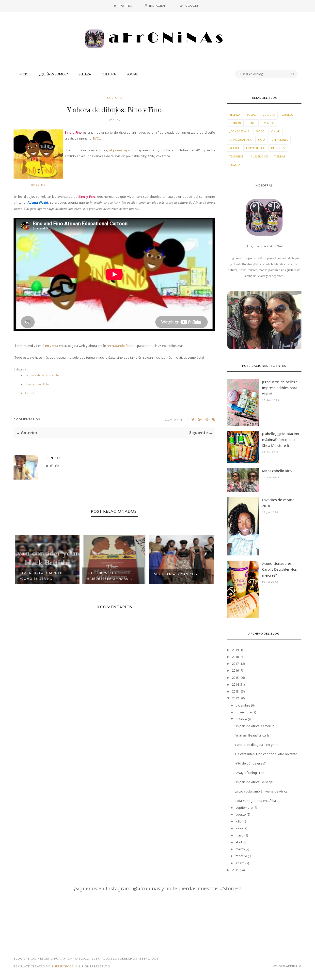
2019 (235, 650)
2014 (235, 684)
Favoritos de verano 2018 (278, 502)
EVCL (96, 138)
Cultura (109, 74)
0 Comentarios (27, 419)
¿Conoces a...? (239, 131)
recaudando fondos (121, 345)
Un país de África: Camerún (254, 726)
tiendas (279, 156)
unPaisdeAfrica (240, 140)
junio (239, 828)
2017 (235, 663)
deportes (278, 148)
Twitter (29, 393)
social (251, 114)
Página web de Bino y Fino (43, 375)
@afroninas (146, 888)
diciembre (243, 705)
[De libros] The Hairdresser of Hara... (109, 576)
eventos (268, 123)
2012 (235, 698)
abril (239, 842)
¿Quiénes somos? (53, 74)
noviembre (244, 712)
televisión (236, 156)
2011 (235, 870)
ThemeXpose (63, 966)
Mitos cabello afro (277, 470)
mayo (240, 835)
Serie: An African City (176, 574)
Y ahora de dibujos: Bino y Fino (257, 744)
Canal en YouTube (37, 384)
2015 (235, 677)
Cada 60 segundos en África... (256, 800)
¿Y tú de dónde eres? (250, 763)
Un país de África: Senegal (254, 782)
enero (240, 863)
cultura (114, 97)
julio (239, 821)
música (234, 148)
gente (252, 123)
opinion (235, 123)
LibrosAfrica (255, 148)
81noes (54, 457)
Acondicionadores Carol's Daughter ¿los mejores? (279, 569)
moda (260, 131)
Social (132, 74)
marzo (240, 849)
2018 (235, 656)
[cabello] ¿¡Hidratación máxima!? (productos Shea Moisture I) (280, 439)
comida (234, 165)
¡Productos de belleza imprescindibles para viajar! (280, 388)
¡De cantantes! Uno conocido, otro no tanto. (266, 754)
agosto (241, 814)
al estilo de (259, 156)
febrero (241, 856)
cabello (287, 114)
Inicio (23, 74)
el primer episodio (123, 150)
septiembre (244, 807)
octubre (241, 719)
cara (261, 140)
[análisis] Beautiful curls (252, 735)
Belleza (85, 74)
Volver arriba (285, 966)
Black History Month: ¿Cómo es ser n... (42, 576)
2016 (235, 670)
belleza (234, 114)
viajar (275, 131)
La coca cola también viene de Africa (261, 791)
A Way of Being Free (249, 772)
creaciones (280, 140)
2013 (235, 691)
